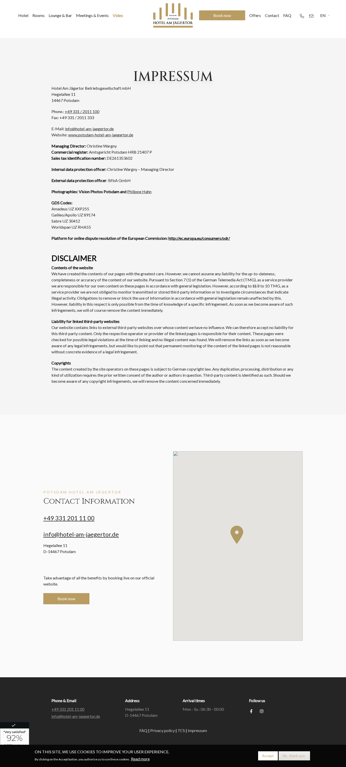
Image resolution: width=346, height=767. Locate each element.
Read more (140, 758)
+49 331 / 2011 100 (82, 111)
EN (323, 15)
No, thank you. (294, 756)
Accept (268, 756)
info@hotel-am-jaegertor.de (89, 128)
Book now (66, 598)
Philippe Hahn (139, 191)
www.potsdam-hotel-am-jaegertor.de (100, 134)
